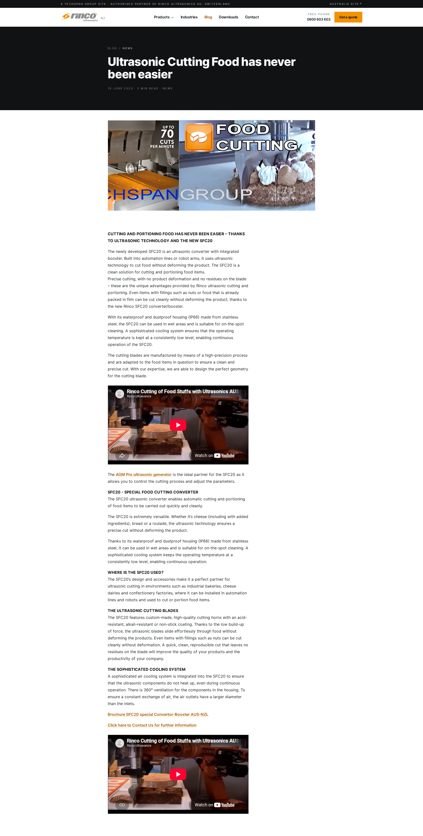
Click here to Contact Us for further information (152, 725)
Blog (112, 48)
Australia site (346, 4)
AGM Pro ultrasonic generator (144, 474)
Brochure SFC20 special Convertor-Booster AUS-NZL (158, 714)
